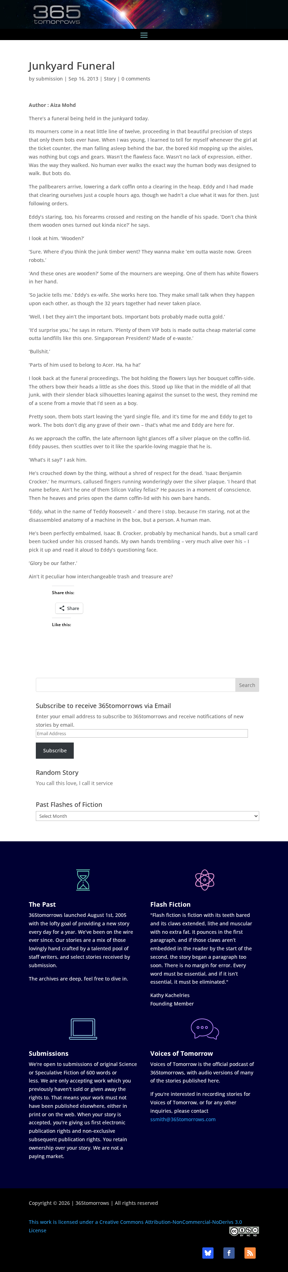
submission (49, 78)
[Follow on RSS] (250, 1253)
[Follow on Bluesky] (208, 1253)
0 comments (136, 78)
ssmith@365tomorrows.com (183, 1119)
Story (110, 78)
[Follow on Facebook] (229, 1253)
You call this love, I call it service (74, 782)
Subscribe (55, 750)
